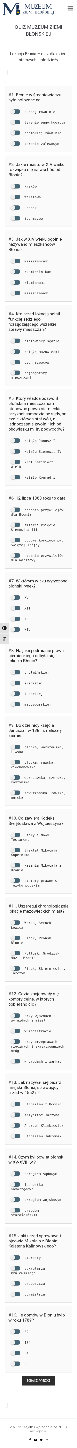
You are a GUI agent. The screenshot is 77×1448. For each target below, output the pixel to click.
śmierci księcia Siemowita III (33, 527)
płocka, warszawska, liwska (37, 749)
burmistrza (33, 1294)
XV (25, 598)
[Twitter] (41, 1440)
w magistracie (36, 1031)
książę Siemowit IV (41, 452)
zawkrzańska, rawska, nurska (38, 795)
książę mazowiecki (40, 352)
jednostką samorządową (27, 1187)
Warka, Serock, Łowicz (32, 925)
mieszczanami (35, 293)
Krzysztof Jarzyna (40, 1115)
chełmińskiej (35, 672)
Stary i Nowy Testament (30, 837)
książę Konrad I (38, 477)
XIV (26, 630)
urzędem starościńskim (25, 1213)
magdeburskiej (36, 704)
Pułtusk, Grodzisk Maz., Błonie (35, 955)
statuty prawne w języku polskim (34, 883)
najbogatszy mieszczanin (29, 375)
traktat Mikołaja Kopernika (34, 852)
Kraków (29, 187)
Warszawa (31, 197)
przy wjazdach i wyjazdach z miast (33, 1018)
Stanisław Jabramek (41, 1136)
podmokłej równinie (41, 133)
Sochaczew (32, 218)
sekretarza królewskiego (28, 1271)
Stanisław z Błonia (41, 1104)
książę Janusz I (38, 441)
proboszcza (33, 1284)
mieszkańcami (35, 261)
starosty (31, 1258)
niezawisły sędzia (40, 341)
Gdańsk (29, 208)
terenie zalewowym (40, 144)
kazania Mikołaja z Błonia (36, 868)
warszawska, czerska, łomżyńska (38, 780)
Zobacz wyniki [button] (38, 1380)
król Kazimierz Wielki (32, 464)
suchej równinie (38, 112)
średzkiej (32, 683)
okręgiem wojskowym (41, 1200)
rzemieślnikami (37, 272)
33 (25, 1364)
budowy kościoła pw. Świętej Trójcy (37, 542)
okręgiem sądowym (39, 1174)
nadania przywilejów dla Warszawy (37, 558)
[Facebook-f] (30, 1440)
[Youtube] (36, 1440)
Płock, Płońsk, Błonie (32, 940)
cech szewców (35, 362)
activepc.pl (38, 1431)
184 (26, 1343)
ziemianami (33, 283)
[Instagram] (47, 1440)
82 (25, 1332)
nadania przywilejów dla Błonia (37, 512)
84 (25, 1353)
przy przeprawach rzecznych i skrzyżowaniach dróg (37, 1046)
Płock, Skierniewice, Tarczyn (38, 971)
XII (26, 608)
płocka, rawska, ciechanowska (33, 765)
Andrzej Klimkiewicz (42, 1126)
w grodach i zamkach (42, 1061)
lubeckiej (32, 694)
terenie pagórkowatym (44, 122)
